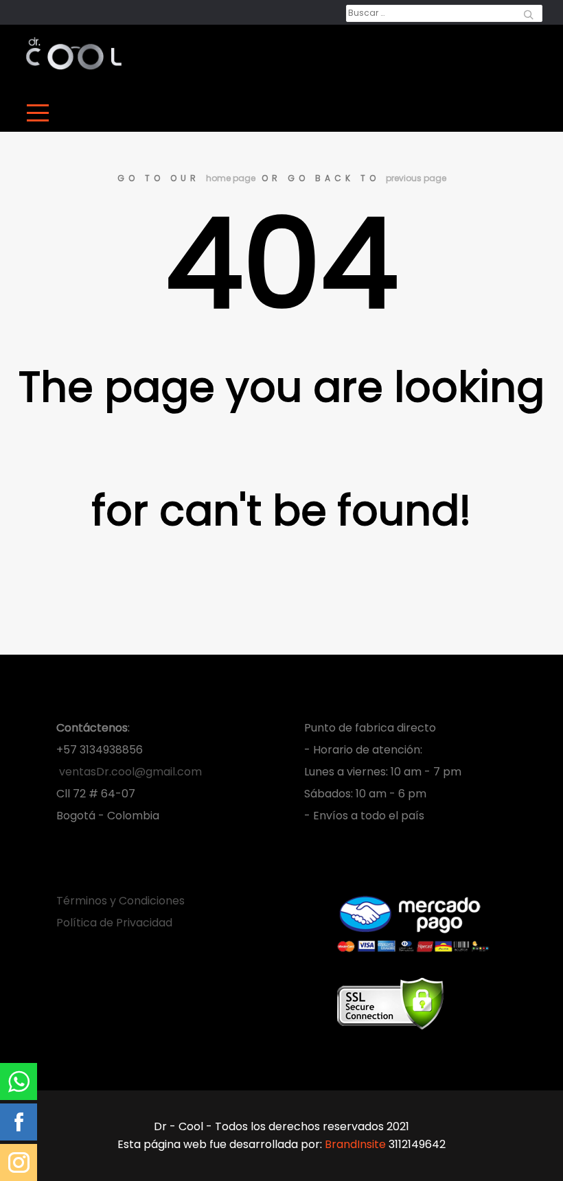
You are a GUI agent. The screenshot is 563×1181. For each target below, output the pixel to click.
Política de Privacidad (114, 923)
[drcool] (74, 53)
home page (230, 178)
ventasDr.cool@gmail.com (129, 772)
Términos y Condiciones (120, 901)
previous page (416, 178)
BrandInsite (355, 1144)
